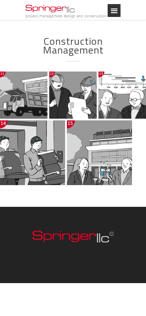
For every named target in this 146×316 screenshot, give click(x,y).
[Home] (66, 10)
